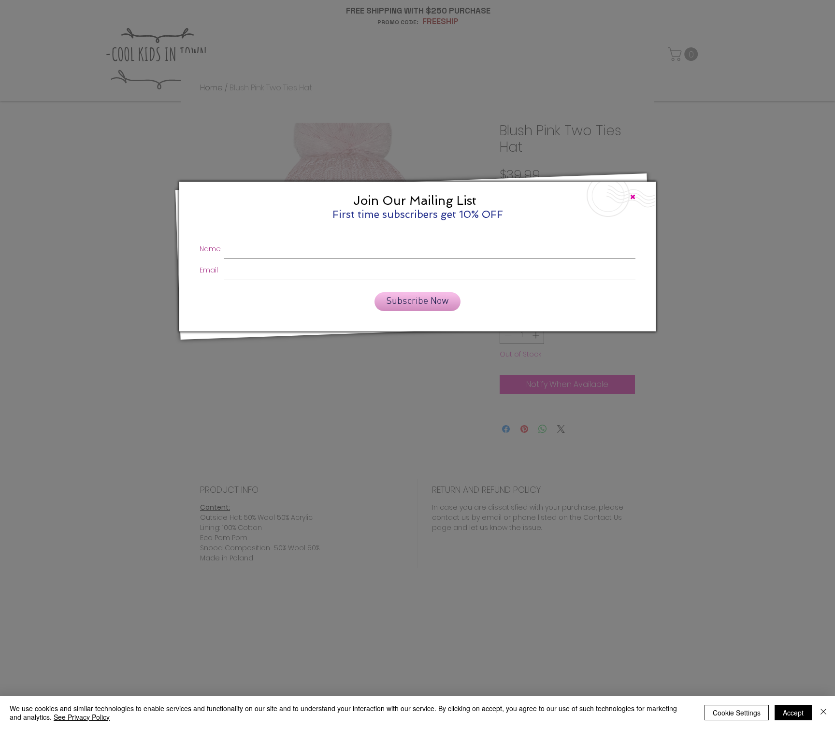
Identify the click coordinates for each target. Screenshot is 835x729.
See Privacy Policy (82, 717)
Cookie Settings (737, 712)
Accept (793, 712)
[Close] (823, 712)
